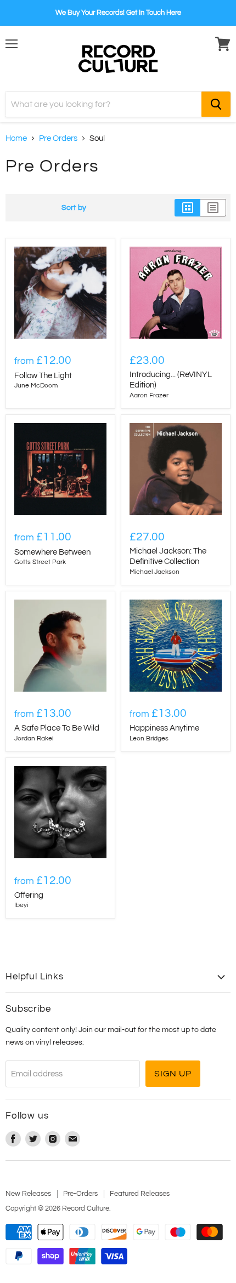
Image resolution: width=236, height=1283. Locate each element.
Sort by (73, 207)
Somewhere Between (52, 552)
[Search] (216, 104)
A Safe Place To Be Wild (56, 728)
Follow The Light (43, 376)
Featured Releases (140, 1194)
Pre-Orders (80, 1194)
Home (16, 138)
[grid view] (187, 207)
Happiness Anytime (164, 728)
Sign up (173, 1073)
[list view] (213, 207)
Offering (28, 895)
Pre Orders (58, 138)
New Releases (28, 1194)
